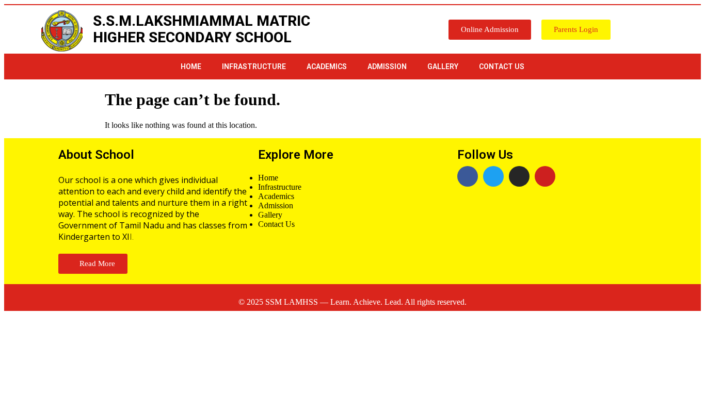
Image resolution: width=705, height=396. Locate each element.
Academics (327, 66)
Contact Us (501, 66)
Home (191, 66)
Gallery (442, 66)
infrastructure (254, 66)
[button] (489, 30)
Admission (387, 66)
